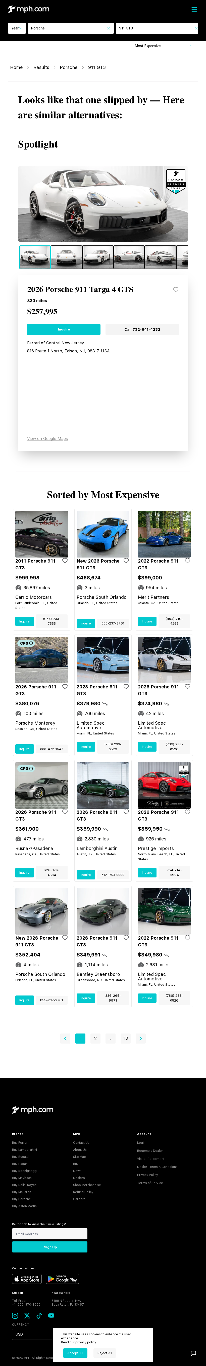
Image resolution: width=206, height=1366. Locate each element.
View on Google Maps (47, 438)
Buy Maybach (22, 1178)
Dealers (79, 1178)
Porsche (69, 67)
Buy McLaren (21, 1192)
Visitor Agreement (150, 1159)
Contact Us (81, 1143)
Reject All (104, 1353)
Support (17, 1293)
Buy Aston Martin (24, 1206)
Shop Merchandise (87, 1185)
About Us (80, 1150)
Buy (76, 1164)
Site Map (79, 1157)
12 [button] (125, 1038)
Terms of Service (150, 1183)
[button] (65, 1038)
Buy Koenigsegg (24, 1171)
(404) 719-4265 (174, 621)
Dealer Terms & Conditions (157, 1167)
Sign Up (50, 1247)
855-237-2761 (112, 623)
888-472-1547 (51, 749)
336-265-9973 (113, 998)
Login (141, 1143)
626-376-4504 (52, 872)
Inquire (64, 329)
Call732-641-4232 (142, 329)
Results (41, 67)
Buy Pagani (20, 1164)
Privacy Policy (147, 1175)
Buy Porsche (21, 1199)
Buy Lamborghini (24, 1150)
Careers (79, 1199)
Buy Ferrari (20, 1143)
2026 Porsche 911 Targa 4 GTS (80, 290)
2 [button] (95, 1038)
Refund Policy (83, 1192)
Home (16, 67)
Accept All (75, 1353)
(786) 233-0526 (113, 746)
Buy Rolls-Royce (24, 1185)
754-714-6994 (174, 872)
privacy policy (85, 1342)
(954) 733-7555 (52, 621)
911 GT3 (97, 67)
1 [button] (80, 1038)
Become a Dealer (150, 1151)
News (77, 1171)
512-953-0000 (112, 875)
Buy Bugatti (20, 1157)
